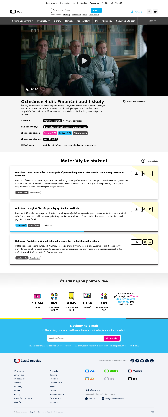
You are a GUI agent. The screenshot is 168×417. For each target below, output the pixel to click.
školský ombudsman (73, 145)
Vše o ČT (118, 3)
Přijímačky (107, 21)
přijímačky (66, 14)
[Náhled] (144, 173)
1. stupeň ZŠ (50, 133)
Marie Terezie (94, 14)
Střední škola (80, 133)
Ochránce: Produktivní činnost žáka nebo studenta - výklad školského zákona (57, 240)
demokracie (76, 14)
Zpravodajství (65, 3)
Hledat (96, 10)
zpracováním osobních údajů (127, 345)
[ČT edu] (16, 12)
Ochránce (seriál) (52, 120)
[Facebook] (149, 11)
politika (46, 145)
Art (112, 3)
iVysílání (83, 3)
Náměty (69, 21)
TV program (94, 3)
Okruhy (57, 21)
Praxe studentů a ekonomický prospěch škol (65, 127)
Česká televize (51, 3)
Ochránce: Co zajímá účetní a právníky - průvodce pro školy (47, 208)
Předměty (42, 21)
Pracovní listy (83, 21)
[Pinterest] (155, 11)
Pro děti (105, 3)
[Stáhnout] (136, 173)
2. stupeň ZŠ (65, 133)
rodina (85, 14)
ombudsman (90, 145)
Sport (75, 3)
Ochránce (57, 145)
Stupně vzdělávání (21, 21)
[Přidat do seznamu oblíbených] (150, 173)
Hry (96, 21)
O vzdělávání (50, 139)
